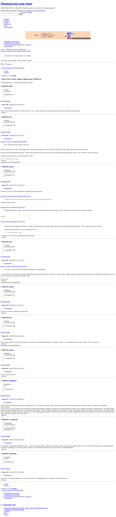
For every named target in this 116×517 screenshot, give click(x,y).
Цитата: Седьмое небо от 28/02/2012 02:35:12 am (16, 196)
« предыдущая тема (7, 68)
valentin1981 (13, 453)
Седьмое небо (13, 419)
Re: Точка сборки (5, 101)
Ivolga (11, 86)
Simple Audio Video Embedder (14, 510)
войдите (28, 10)
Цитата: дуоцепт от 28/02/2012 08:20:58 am (14, 141)
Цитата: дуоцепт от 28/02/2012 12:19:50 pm (14, 266)
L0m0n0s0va (13, 380)
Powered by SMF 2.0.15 (12, 508)
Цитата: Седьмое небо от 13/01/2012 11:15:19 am (15, 51)
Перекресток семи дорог (16, 3)
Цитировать (8, 108)
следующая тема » (18, 68)
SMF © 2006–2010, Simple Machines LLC (34, 508)
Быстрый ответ (10, 505)
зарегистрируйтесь (39, 10)
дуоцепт (27, 45)
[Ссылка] (8, 64)
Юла (10, 117)
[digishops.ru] (58, 39)
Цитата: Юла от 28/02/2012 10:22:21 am (13, 207)
